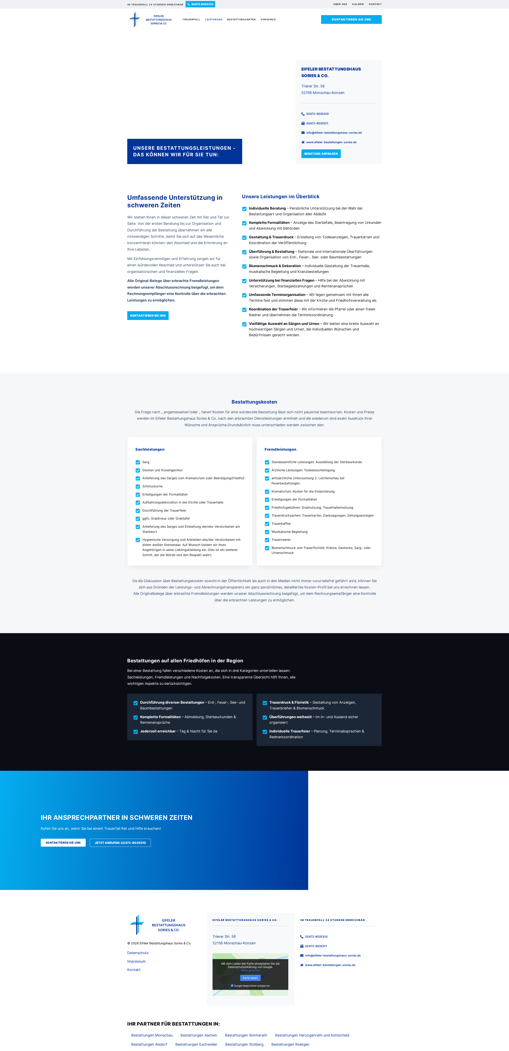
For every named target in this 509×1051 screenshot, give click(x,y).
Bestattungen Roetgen (290, 1044)
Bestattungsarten (241, 19)
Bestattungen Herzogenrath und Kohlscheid (312, 1035)
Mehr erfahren (250, 970)
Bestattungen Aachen (199, 1035)
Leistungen (213, 19)
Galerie (358, 4)
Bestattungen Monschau (152, 1035)
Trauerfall (191, 19)
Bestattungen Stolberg (244, 1044)
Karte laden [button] (250, 978)
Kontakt (375, 4)
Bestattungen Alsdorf (149, 1044)
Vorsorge (268, 19)
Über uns (340, 4)
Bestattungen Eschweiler (196, 1044)
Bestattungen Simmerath (246, 1035)
